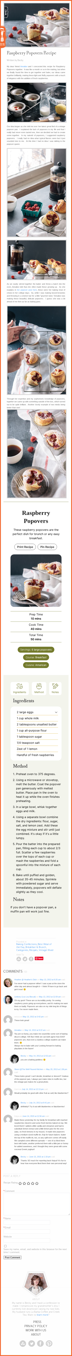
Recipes (33, 950)
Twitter (25, 959)
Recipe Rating (10, 1182)
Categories (22, 950)
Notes (55, 692)
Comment (9, 1191)
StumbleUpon (18, 959)
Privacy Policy (36, 1326)
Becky (23, 1056)
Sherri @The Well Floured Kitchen (28, 1069)
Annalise (23, 66)
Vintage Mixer (46, 950)
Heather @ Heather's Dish (25, 980)
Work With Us (36, 1330)
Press (37, 1322)
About (36, 1334)
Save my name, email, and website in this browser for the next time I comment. (35, 1251)
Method (39, 692)
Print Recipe (25, 547)
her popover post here (27, 290)
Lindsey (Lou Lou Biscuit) (25, 997)
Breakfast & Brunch (36, 947)
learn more (42, 1315)
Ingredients (19, 692)
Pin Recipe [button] (47, 547)
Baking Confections (26, 944)
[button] (56, 712)
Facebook (31, 959)
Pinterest (49, 1343)
